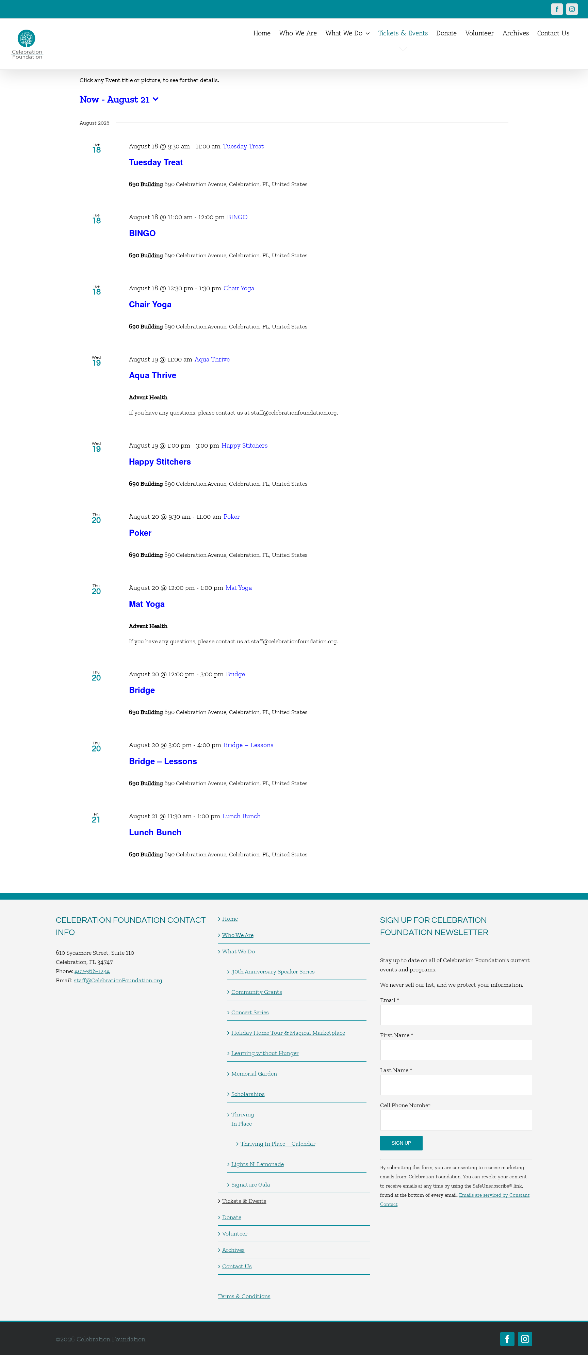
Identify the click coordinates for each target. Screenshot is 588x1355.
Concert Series (250, 1012)
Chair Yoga (150, 304)
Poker (140, 532)
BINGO (142, 233)
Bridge (142, 689)
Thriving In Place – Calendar (278, 1143)
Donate (231, 1217)
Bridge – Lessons (163, 761)
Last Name (396, 1070)
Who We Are (238, 935)
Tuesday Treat (156, 161)
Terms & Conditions (244, 1296)
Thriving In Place (242, 1119)
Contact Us (237, 1266)
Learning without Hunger (265, 1053)
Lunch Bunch (155, 832)
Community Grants (256, 992)
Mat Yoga (147, 603)
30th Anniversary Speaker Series (273, 971)
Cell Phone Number (405, 1105)
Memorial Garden (254, 1073)
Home (230, 918)
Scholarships (248, 1094)
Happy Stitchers (160, 461)
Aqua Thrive (152, 375)
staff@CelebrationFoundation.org (118, 980)
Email (389, 1000)
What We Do (238, 951)
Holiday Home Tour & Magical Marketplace (288, 1032)
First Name (396, 1035)
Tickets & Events (244, 1201)
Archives (233, 1250)
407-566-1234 (92, 971)
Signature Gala (250, 1184)
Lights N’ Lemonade (257, 1164)
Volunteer (234, 1233)
